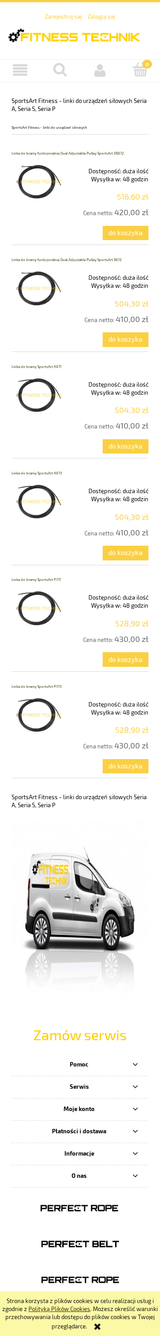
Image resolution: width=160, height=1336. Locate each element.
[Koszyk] (140, 69)
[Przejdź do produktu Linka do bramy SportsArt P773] (39, 715)
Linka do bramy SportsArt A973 (37, 473)
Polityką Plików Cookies (59, 1308)
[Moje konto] (100, 70)
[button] (20, 70)
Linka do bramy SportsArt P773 (36, 686)
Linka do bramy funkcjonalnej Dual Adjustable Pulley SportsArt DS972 (68, 153)
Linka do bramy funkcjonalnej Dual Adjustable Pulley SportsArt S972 (67, 259)
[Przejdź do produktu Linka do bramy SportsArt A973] (39, 501)
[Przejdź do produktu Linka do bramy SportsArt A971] (39, 395)
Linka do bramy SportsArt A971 (36, 366)
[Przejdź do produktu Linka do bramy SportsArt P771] (39, 608)
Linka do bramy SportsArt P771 (36, 579)
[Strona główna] (80, 34)
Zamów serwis (80, 1034)
